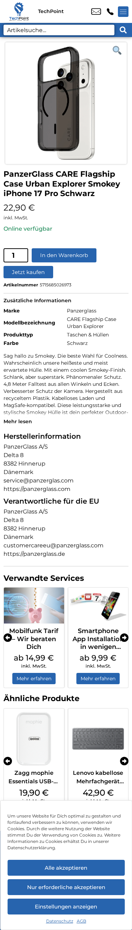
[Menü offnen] (123, 11)
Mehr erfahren (34, 678)
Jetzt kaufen (28, 272)
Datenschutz (59, 921)
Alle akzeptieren (66, 867)
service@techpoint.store (96, 11)
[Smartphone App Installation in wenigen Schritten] (98, 606)
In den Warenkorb (64, 255)
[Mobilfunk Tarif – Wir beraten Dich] (34, 606)
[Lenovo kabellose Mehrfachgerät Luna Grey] (98, 738)
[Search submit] (123, 30)
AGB (81, 921)
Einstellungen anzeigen (66, 906)
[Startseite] (19, 11)
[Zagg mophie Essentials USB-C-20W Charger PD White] (34, 738)
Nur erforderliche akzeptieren (66, 887)
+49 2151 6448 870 (110, 11)
